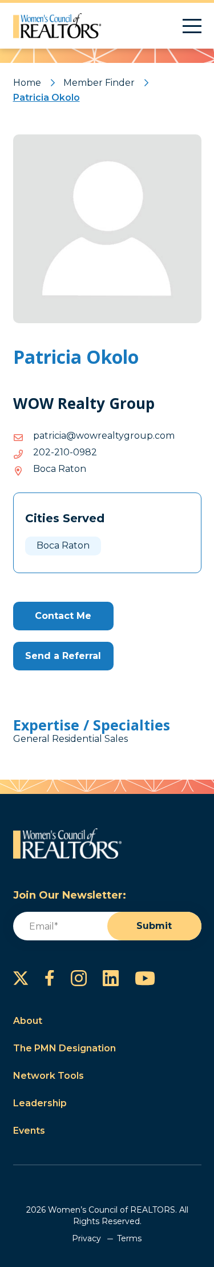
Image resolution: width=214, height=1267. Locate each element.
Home (27, 82)
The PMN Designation (64, 1048)
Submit (154, 925)
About (27, 1020)
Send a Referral (63, 655)
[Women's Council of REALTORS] (57, 25)
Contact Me (63, 615)
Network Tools (48, 1075)
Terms (129, 1238)
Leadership (40, 1103)
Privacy (86, 1238)
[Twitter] (21, 978)
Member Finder (99, 82)
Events (29, 1130)
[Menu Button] (192, 26)
